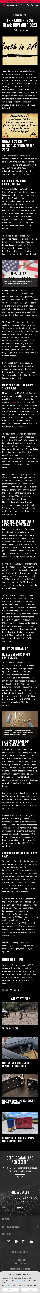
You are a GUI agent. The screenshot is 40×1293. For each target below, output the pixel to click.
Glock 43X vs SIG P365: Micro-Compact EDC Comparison (20, 1052)
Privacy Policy (20, 1280)
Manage (10, 1290)
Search (20, 1207)
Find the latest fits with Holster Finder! (19, 1)
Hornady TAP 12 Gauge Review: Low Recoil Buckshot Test (20, 1127)
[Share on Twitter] (11, 990)
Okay (29, 1290)
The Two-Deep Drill (20, 1016)
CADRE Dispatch (21, 15)
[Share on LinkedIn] (19, 990)
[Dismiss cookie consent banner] (37, 1274)
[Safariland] (12, 5)
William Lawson (21, 30)
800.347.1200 (20, 1255)
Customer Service (10, 1226)
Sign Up (20, 1177)
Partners (6, 1234)
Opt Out (10, 1285)
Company (6, 1219)
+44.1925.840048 (20, 1263)
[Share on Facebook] (15, 990)
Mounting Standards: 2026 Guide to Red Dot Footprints (20, 1089)
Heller (13, 402)
